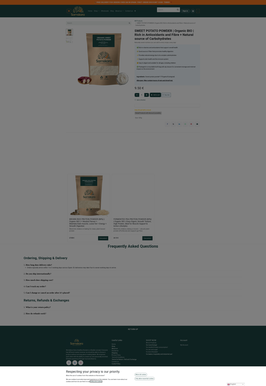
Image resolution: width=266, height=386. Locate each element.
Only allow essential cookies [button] (144, 378)
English (233, 384)
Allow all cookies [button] (140, 374)
